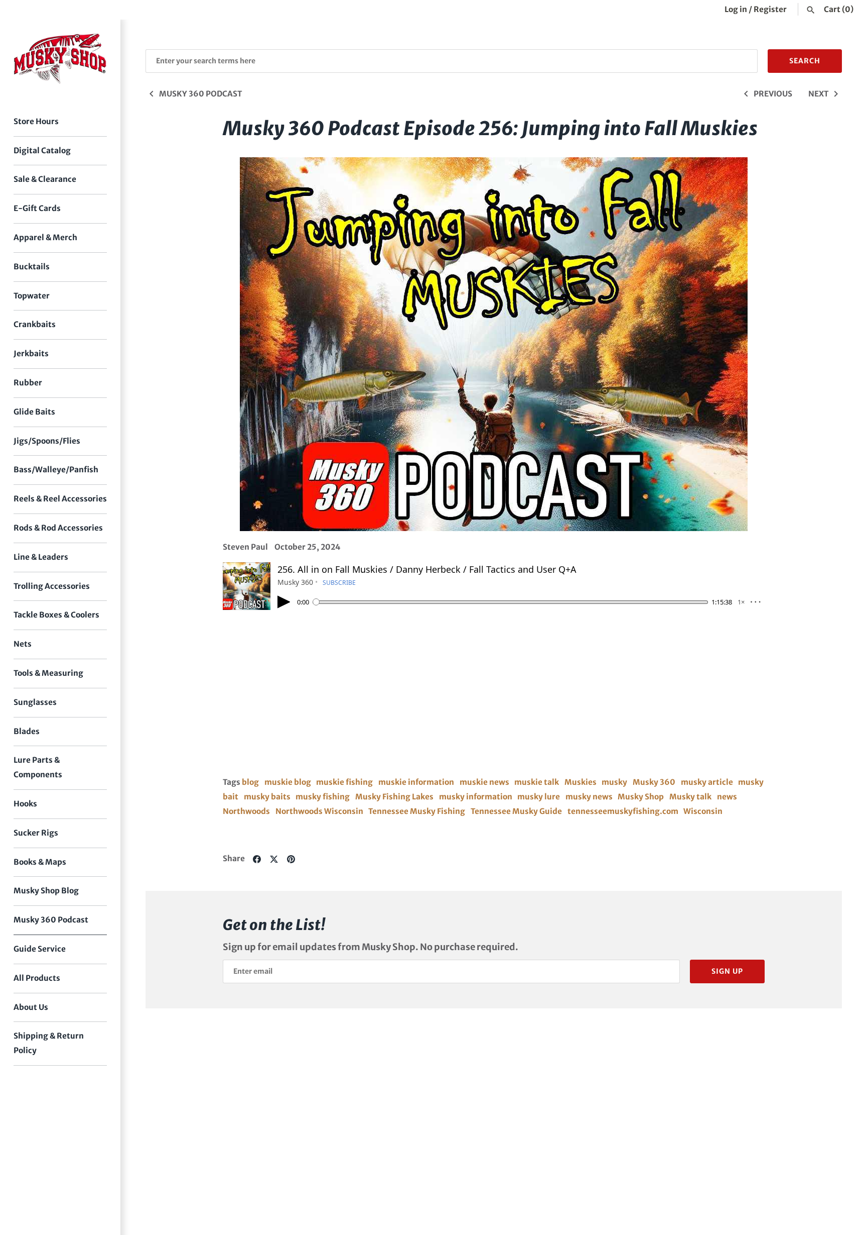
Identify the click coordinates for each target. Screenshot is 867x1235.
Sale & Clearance (45, 179)
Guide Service (40, 949)
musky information (475, 796)
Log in (736, 9)
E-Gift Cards (37, 208)
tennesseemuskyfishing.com (622, 811)
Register (770, 9)
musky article (707, 782)
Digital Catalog (42, 150)
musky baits (267, 796)
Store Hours (36, 121)
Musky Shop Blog (46, 890)
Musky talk (690, 796)
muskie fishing (344, 782)
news (727, 796)
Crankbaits (35, 324)
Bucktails (32, 266)
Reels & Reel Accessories (60, 498)
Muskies (580, 782)
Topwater (32, 295)
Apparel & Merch (45, 237)
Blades (27, 731)
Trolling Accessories (52, 586)
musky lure (538, 796)
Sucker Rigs (36, 833)
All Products (37, 978)
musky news (589, 796)
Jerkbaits (31, 353)
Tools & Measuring (48, 673)
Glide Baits (34, 412)
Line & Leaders (41, 557)
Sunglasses (35, 702)
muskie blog (287, 782)
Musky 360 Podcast (51, 919)
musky (614, 782)
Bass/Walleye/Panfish (56, 469)
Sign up (727, 971)
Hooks (25, 803)
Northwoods (246, 811)
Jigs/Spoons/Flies (47, 441)
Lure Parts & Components (38, 767)
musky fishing (323, 796)
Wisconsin (703, 811)
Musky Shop (641, 796)
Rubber (28, 382)
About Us (31, 1007)
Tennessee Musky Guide (516, 811)
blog (250, 782)
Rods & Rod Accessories (58, 528)
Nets (23, 644)
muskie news (484, 782)
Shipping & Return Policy (49, 1043)
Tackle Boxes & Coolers (56, 615)
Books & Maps (40, 862)
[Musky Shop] (60, 58)
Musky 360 (654, 782)
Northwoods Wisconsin (319, 811)
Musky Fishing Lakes (394, 796)
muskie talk (536, 782)
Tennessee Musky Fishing (416, 811)
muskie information (416, 782)
